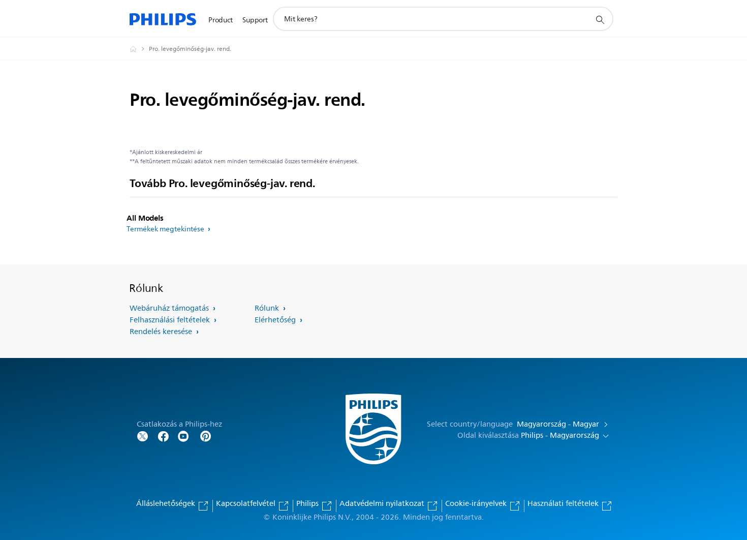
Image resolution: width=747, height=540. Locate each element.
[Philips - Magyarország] (139, 49)
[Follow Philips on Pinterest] (206, 435)
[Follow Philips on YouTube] (183, 435)
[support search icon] (600, 19)
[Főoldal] (163, 19)
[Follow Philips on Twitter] (143, 435)
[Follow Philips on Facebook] (163, 435)
